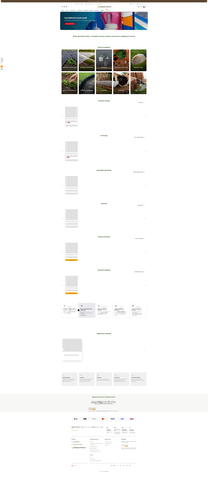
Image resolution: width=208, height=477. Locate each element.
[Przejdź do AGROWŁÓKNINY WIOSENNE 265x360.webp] (87, 60)
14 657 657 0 (133, 3)
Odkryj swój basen (70, 23)
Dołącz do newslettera (93, 409)
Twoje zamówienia (108, 443)
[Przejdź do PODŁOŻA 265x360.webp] (121, 83)
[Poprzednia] (2, 1)
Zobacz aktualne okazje (138, 137)
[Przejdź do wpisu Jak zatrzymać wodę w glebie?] (72, 345)
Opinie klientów (93, 459)
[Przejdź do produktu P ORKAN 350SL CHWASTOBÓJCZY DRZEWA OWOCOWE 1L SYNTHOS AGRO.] (71, 217)
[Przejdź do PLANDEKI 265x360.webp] (104, 83)
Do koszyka (71, 125)
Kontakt (91, 441)
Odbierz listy (141, 102)
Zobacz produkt (71, 293)
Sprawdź (69, 70)
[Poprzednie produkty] (63, 116)
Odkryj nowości (140, 205)
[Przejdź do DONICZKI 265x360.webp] (104, 60)
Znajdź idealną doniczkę (138, 271)
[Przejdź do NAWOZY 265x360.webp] (70, 83)
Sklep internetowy (103, 471)
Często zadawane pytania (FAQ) (95, 460)
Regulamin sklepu (93, 448)
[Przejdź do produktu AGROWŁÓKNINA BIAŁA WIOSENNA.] (71, 251)
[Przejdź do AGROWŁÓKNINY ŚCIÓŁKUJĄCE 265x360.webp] (70, 60)
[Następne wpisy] (144, 350)
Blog (91, 457)
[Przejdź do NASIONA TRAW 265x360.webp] (138, 60)
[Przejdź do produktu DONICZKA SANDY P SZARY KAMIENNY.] (71, 284)
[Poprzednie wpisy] (63, 350)
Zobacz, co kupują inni (139, 238)
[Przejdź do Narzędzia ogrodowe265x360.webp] (121, 60)
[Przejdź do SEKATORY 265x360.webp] (138, 83)
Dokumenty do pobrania (94, 449)
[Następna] (206, 1)
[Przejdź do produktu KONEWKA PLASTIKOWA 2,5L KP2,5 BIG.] (71, 184)
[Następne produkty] (145, 116)
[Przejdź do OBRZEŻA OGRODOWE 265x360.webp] (87, 83)
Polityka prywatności (93, 446)
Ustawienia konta (108, 441)
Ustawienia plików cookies (95, 451)
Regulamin (131, 447)
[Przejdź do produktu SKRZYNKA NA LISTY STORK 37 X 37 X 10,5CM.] (71, 115)
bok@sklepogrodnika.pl (142, 3)
